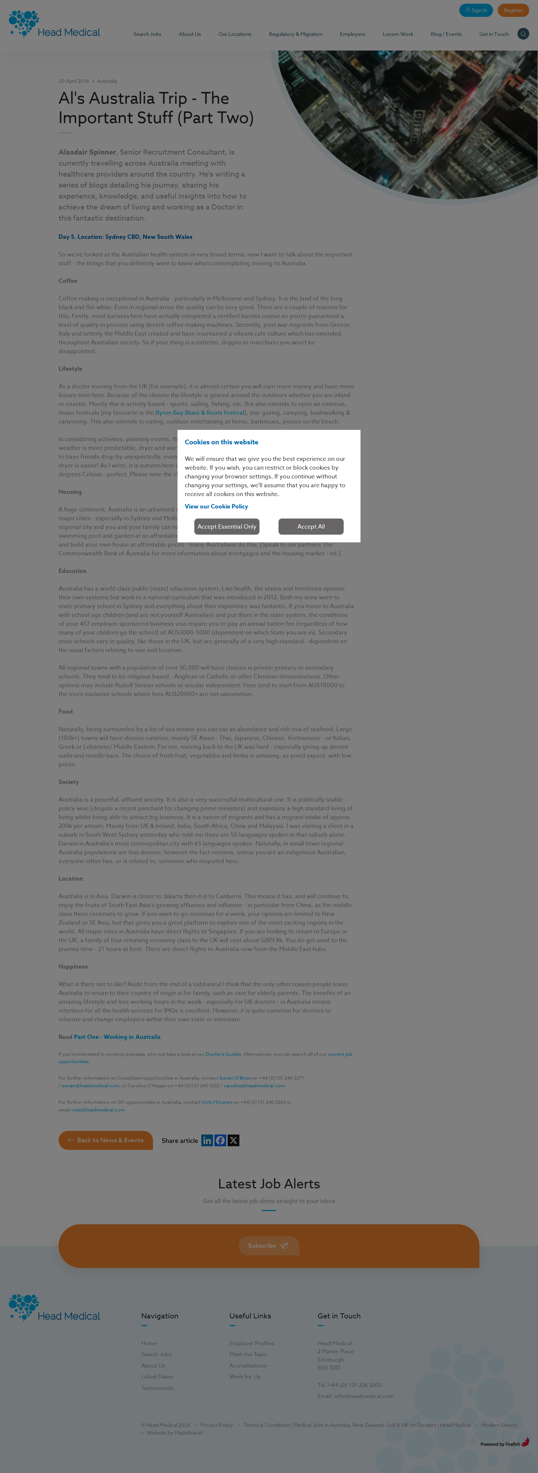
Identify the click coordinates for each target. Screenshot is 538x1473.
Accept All (311, 526)
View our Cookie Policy (216, 506)
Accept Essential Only (227, 526)
